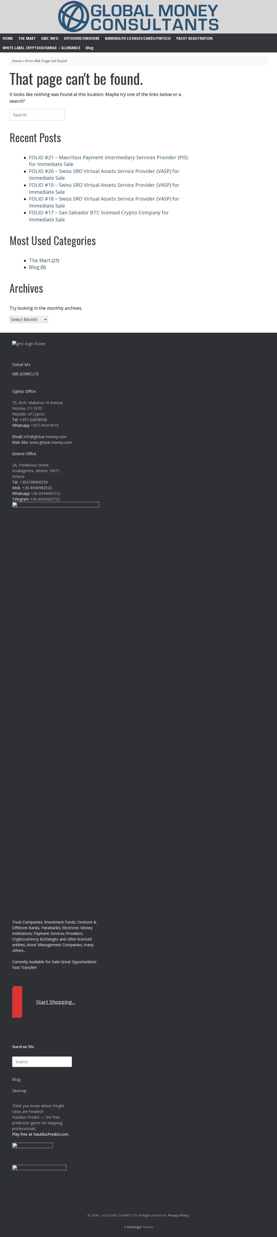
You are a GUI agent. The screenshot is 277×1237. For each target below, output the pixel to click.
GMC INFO (49, 38)
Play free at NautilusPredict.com (40, 1134)
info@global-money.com (45, 436)
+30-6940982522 (37, 487)
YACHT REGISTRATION (194, 38)
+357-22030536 (33, 419)
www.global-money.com (50, 442)
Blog (90, 47)
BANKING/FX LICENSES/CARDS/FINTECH (138, 38)
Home (17, 60)
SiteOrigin (134, 1227)
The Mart (40, 260)
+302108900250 (33, 482)
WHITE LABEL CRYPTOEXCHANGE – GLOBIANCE (41, 47)
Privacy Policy (178, 1215)
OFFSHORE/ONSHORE (82, 38)
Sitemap (19, 1090)
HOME (8, 38)
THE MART (27, 38)
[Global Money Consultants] (138, 17)
